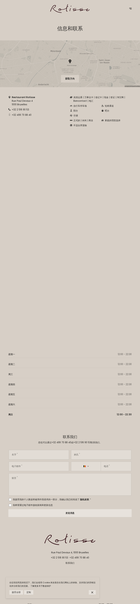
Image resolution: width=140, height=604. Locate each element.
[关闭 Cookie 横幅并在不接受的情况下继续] (92, 592)
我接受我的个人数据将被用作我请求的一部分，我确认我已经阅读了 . (52, 499)
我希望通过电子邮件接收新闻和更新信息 (33, 505)
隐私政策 (84, 499)
